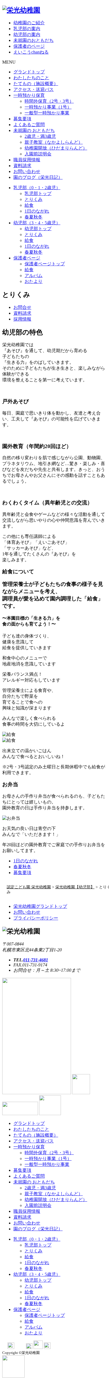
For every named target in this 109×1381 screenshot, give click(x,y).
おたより (33, 281)
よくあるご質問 (29, 124)
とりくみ (33, 199)
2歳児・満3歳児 (40, 136)
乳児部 (36, 187)
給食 (29, 205)
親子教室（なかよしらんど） (54, 142)
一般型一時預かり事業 (47, 112)
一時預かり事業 (48, 107)
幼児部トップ (38, 228)
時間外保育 (49, 101)
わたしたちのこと (31, 77)
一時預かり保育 (29, 95)
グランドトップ (29, 71)
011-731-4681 (35, 959)
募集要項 (22, 118)
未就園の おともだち (34, 130)
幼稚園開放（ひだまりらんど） (56, 148)
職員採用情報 (26, 159)
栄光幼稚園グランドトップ (40, 906)
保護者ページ (26, 258)
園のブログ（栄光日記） (38, 177)
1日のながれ (25, 860)
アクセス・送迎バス (33, 89)
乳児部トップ (38, 193)
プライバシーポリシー (35, 918)
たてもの (35, 83)
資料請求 (22, 165)
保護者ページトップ (45, 263)
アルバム (33, 275)
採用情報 (22, 319)
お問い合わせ (26, 171)
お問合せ (22, 307)
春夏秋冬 (33, 217)
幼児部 (36, 222)
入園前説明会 (38, 153)
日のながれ (37, 211)
